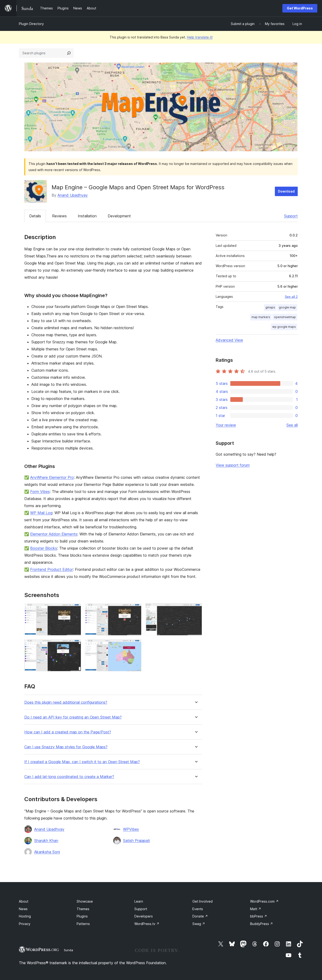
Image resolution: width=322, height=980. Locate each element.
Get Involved (202, 901)
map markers (261, 317)
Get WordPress (300, 8)
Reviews (59, 216)
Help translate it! (200, 37)
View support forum (233, 465)
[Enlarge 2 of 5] (135, 609)
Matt (255, 909)
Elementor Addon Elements (53, 534)
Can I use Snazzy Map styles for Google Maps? (65, 747)
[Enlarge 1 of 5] (74, 609)
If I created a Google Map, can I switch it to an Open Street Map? (82, 762)
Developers (143, 916)
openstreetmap (285, 317)
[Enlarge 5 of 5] (135, 645)
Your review (226, 425)
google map (287, 307)
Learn (138, 901)
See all (292, 425)
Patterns (83, 924)
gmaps (270, 307)
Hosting (25, 916)
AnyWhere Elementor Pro (52, 477)
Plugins (82, 916)
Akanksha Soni (47, 852)
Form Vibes (40, 491)
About (23, 901)
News (23, 909)
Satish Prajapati (136, 840)
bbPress (258, 916)
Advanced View (229, 340)
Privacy (24, 924)
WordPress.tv (146, 924)
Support (291, 216)
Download (286, 191)
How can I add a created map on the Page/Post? (67, 732)
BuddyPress (261, 924)
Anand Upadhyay (73, 195)
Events (197, 909)
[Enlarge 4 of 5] (74, 645)
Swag (198, 924)
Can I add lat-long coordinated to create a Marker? (69, 776)
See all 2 (291, 297)
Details (35, 216)
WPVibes (131, 829)
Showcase (85, 901)
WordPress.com (264, 901)
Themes (83, 909)
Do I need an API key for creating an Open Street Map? (73, 717)
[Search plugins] (69, 53)
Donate (200, 916)
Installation (87, 216)
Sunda (68, 950)
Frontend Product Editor (51, 569)
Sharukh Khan (46, 840)
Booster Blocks (43, 548)
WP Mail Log (41, 512)
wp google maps (284, 326)
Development (119, 216)
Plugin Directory (31, 24)
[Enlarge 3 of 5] (195, 609)
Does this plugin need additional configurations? (65, 702)
